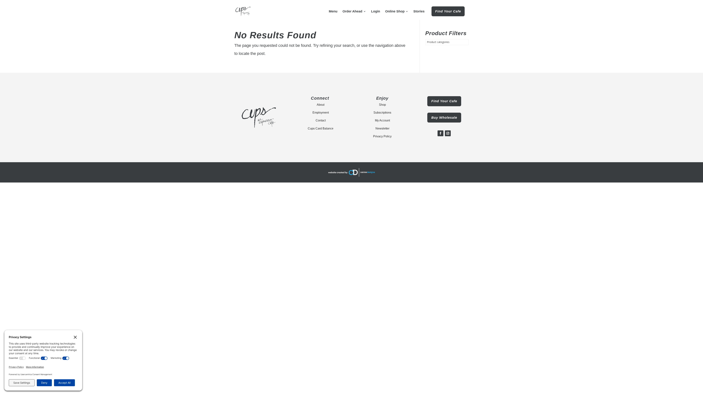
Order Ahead (352, 11)
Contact (321, 120)
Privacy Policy (382, 136)
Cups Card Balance (320, 128)
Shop (382, 104)
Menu (333, 11)
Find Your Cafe (448, 11)
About (320, 104)
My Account (382, 120)
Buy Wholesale (444, 117)
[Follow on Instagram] (448, 133)
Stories (419, 11)
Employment (321, 112)
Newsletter (382, 128)
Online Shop (395, 11)
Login (375, 11)
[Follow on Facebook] (440, 133)
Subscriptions (382, 112)
